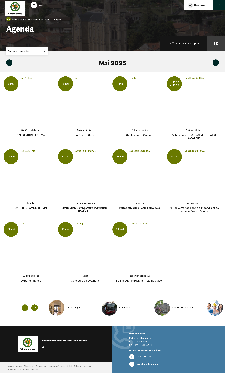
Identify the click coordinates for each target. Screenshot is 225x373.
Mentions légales (15, 366)
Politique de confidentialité (47, 366)
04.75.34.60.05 (143, 356)
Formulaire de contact (147, 364)
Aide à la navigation (82, 366)
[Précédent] (9, 62)
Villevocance (18, 19)
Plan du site (29, 366)
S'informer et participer (38, 19)
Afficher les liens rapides (185, 43)
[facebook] (219, 5)
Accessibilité (66, 366)
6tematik (34, 369)
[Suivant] (216, 62)
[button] (37, 5)
